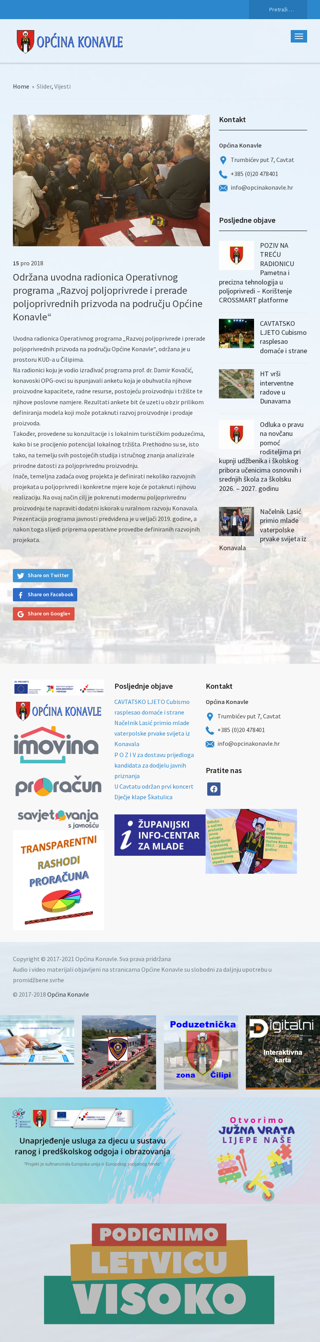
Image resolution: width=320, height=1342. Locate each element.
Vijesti (62, 86)
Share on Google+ (49, 613)
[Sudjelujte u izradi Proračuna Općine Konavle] (37, 1040)
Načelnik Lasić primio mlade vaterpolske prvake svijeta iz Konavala (262, 530)
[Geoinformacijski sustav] (283, 1052)
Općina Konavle (68, 994)
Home (21, 86)
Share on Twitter (48, 575)
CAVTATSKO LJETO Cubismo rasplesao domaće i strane (283, 337)
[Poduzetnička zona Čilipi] (201, 1052)
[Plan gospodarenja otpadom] (274, 841)
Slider (44, 86)
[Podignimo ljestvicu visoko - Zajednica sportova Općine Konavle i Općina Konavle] (160, 1273)
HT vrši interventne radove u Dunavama (276, 387)
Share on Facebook (50, 594)
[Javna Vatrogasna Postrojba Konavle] (119, 1052)
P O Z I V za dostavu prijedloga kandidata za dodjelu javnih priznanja (154, 765)
